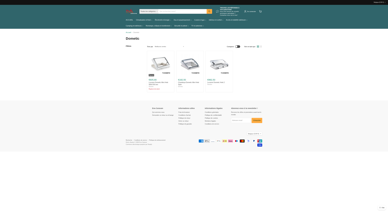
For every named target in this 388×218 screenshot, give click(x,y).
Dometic (151, 86)
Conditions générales (212, 112)
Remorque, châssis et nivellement (158, 26)
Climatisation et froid (143, 20)
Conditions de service (212, 124)
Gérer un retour (183, 121)
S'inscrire (257, 120)
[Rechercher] (209, 11)
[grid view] (258, 46)
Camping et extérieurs (134, 26)
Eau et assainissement (182, 20)
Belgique (379, 2)
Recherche (129, 140)
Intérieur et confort (215, 20)
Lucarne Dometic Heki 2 (216, 82)
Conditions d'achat (184, 115)
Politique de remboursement (157, 140)
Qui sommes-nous (158, 112)
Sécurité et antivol (181, 26)
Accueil (128, 32)
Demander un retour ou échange (162, 115)
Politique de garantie (185, 124)
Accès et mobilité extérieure (236, 20)
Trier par (150, 46)
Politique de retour (184, 118)
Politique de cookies (211, 118)
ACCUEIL (129, 20)
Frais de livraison (184, 112)
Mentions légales (210, 121)
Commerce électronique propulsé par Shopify (139, 144)
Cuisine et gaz (199, 20)
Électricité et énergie (162, 20)
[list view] (260, 46)
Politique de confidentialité (213, 115)
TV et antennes (197, 26)
